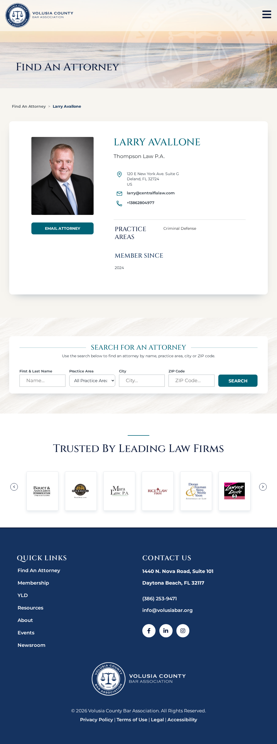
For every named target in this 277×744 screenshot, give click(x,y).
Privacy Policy (96, 719)
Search (238, 381)
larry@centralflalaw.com (151, 193)
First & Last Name (35, 371)
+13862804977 (140, 202)
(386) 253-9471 (159, 599)
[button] (14, 487)
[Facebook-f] (149, 630)
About (25, 620)
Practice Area (81, 371)
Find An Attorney (29, 106)
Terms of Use (132, 719)
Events (26, 633)
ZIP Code (177, 371)
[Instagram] (183, 630)
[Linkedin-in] (166, 630)
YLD (23, 595)
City (122, 371)
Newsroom (31, 645)
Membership (33, 583)
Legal (157, 719)
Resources (30, 608)
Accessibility (182, 719)
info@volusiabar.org (167, 610)
